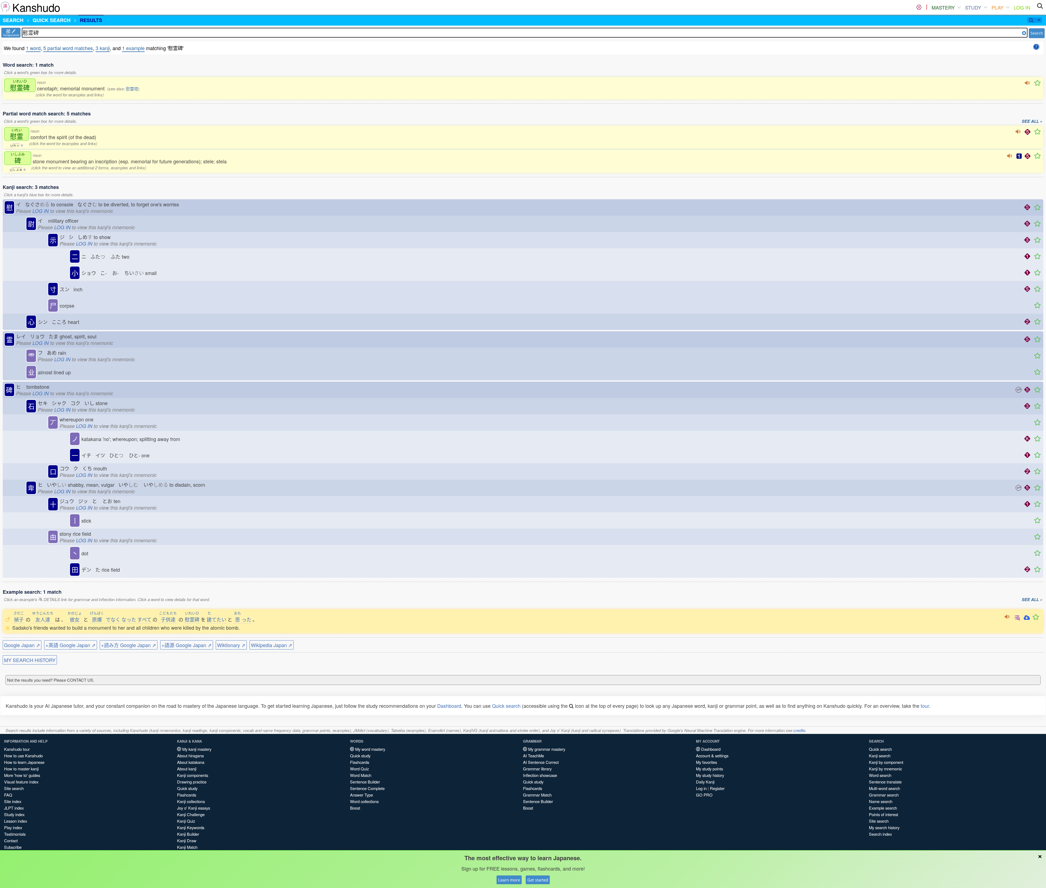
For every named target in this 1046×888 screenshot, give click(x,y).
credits (799, 730)
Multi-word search (884, 788)
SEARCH (13, 20)
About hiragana (190, 755)
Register (717, 788)
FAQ (8, 795)
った (242, 619)
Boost (355, 808)
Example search (883, 808)
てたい (216, 619)
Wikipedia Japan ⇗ (271, 644)
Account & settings (712, 755)
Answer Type (361, 795)
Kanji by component (886, 762)
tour (925, 705)
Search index (880, 834)
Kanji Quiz (186, 821)
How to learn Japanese (24, 762)
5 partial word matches (68, 47)
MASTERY (943, 7)
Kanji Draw (186, 840)
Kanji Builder (188, 834)
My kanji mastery (196, 749)
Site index (12, 801)
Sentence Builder (365, 782)
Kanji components (192, 775)
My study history (710, 775)
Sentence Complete (367, 788)
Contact (11, 840)
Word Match (360, 775)
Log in (701, 788)
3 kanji (103, 47)
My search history (884, 827)
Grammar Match (537, 795)
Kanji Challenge (191, 814)
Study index (14, 814)
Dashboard (449, 705)
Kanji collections (191, 801)
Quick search (506, 705)
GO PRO (704, 795)
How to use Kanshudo (23, 755)
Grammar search (884, 795)
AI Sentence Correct (541, 762)
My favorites (706, 762)
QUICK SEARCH (52, 20)
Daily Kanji (705, 782)
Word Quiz (359, 768)
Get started (537, 880)
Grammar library (537, 768)
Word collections (364, 801)
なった (128, 619)
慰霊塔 (132, 88)
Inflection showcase (540, 775)
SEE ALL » (1032, 121)
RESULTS (91, 20)
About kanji (186, 768)
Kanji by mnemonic (885, 768)
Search (1036, 33)
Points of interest (883, 814)
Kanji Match (187, 847)
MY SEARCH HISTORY (30, 659)
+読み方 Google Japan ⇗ (128, 644)
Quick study (187, 788)
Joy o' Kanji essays (193, 808)
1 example (133, 47)
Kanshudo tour (17, 749)
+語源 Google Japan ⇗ (187, 644)
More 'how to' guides (22, 775)
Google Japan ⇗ (22, 644)
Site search (14, 788)
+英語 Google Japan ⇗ (70, 644)
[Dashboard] (919, 7)
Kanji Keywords (190, 827)
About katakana (190, 762)
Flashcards (186, 795)
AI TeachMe (533, 755)
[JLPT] (926, 7)
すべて (144, 619)
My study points (709, 768)
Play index (13, 827)
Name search (880, 801)
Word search (880, 775)
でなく (113, 619)
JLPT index (14, 808)
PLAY (998, 7)
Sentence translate (885, 782)
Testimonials (15, 834)
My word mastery (369, 749)
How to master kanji (21, 768)
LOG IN (1022, 7)
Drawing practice (191, 782)
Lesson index (15, 821)
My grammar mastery (546, 749)
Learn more (509, 880)
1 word (33, 47)
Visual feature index (21, 782)
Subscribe (13, 847)
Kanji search (879, 755)
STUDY (973, 7)
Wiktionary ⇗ (231, 644)
